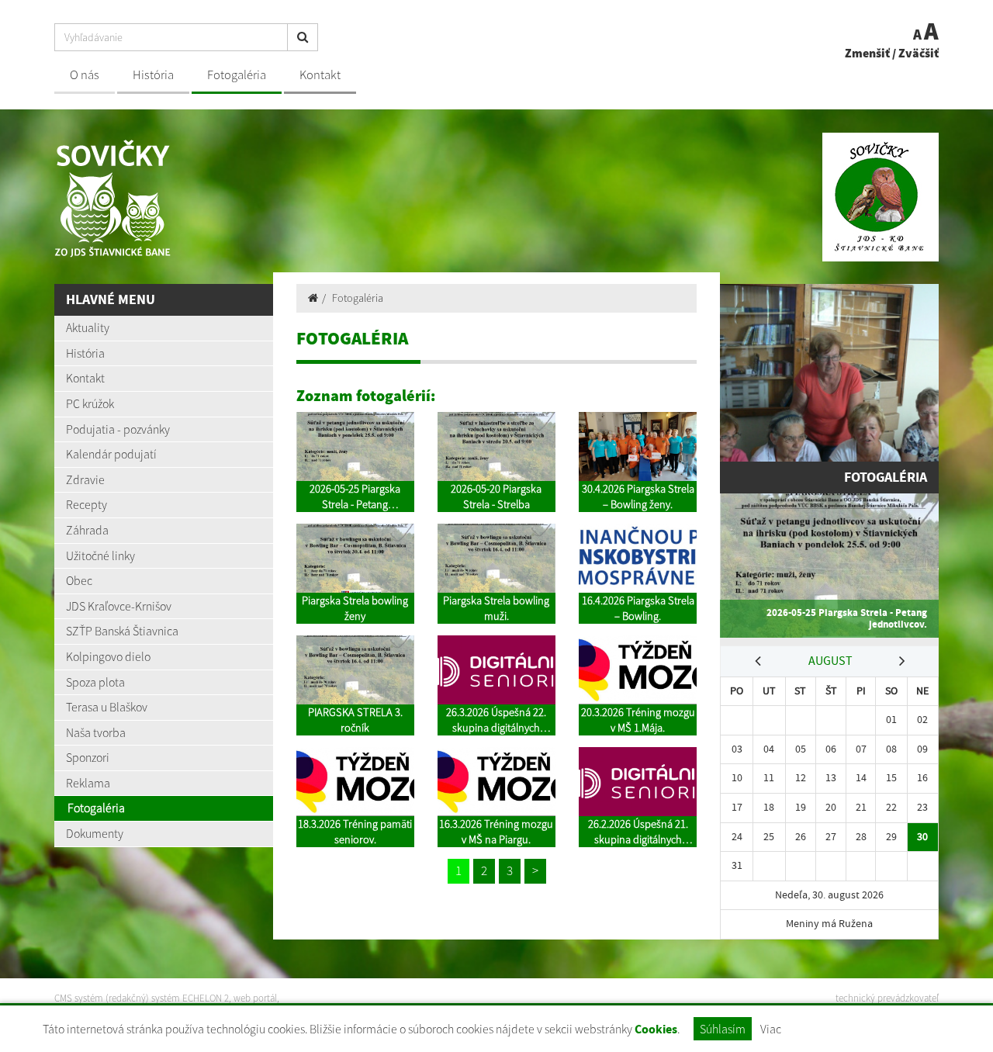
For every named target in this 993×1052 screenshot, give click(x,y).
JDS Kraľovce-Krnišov (118, 606)
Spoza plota (95, 682)
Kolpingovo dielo (108, 656)
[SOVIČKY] (269, 197)
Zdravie (85, 479)
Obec (79, 580)
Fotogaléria (236, 75)
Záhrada (87, 530)
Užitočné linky (100, 555)
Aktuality (87, 327)
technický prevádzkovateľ (887, 998)
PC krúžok (90, 403)
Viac (770, 1028)
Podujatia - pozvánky (118, 429)
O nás (84, 75)
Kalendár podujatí (111, 454)
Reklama (88, 783)
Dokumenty (94, 833)
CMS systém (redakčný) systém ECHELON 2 (141, 998)
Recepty (86, 504)
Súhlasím (723, 1028)
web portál (255, 998)
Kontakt (320, 75)
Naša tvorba (96, 732)
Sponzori (87, 757)
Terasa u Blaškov (106, 707)
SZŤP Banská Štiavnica (122, 630)
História (153, 75)
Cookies (656, 1029)
